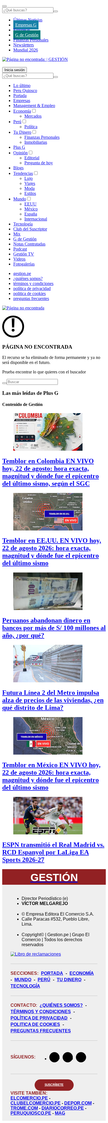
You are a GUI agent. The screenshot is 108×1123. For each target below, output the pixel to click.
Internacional (35, 219)
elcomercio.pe (29, 1098)
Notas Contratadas (29, 244)
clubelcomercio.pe (36, 1103)
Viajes (29, 183)
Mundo (19, 199)
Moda (29, 188)
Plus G (19, 147)
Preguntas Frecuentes (41, 1030)
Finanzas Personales (30, 40)
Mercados (33, 116)
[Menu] (4, 6)
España (30, 214)
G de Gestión (26, 35)
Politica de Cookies (35, 1024)
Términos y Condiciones (41, 1011)
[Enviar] (55, 11)
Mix (16, 234)
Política (30, 126)
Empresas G (26, 25)
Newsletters (23, 45)
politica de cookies (29, 293)
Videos (19, 259)
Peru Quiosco (25, 90)
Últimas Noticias (27, 20)
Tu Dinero (22, 132)
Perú (17, 121)
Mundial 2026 (25, 50)
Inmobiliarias (35, 142)
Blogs (18, 167)
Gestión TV (23, 254)
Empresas (21, 30)
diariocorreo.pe (63, 1108)
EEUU (30, 204)
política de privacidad (32, 288)
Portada (20, 95)
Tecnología (23, 224)
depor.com (78, 1103)
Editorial (31, 157)
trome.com (24, 1108)
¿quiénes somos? (28, 278)
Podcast (20, 249)
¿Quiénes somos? (61, 1005)
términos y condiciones (33, 283)
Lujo (28, 178)
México (31, 209)
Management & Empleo (34, 105)
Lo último (21, 85)
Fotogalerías (24, 264)
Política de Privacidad (39, 1018)
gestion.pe (22, 273)
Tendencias (23, 173)
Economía (22, 111)
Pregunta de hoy (38, 162)
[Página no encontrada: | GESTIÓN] (35, 59)
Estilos (30, 193)
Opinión (20, 152)
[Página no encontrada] (23, 308)
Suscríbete (54, 1084)
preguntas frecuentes (31, 298)
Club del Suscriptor (30, 229)
